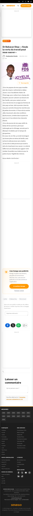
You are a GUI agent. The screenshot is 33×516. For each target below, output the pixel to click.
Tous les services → (21, 448)
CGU (18, 466)
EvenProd (3, 464)
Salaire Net (19, 435)
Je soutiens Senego (19, 286)
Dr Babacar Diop (13, 299)
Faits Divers (4, 450)
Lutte (2, 448)
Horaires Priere (20, 437)
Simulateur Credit (21, 445)
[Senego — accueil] (11, 5)
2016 (23, 416)
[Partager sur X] (13, 325)
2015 (28, 416)
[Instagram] (29, 472)
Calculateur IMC (20, 441)
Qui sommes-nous (21, 460)
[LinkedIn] (18, 476)
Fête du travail (22, 299)
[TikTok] (31, 2)
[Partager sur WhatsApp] (18, 325)
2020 (3, 416)
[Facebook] (23, 2)
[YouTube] (28, 2)
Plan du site (7, 499)
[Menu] (3, 5)
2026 (3, 413)
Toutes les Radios (5, 474)
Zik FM (3, 479)
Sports (3, 443)
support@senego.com (16, 498)
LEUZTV (3, 466)
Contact (19, 462)
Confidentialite (20, 464)
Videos (3, 452)
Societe (3, 432)
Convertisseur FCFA (21, 430)
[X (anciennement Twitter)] (26, 2)
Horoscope (19, 443)
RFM (2, 476)
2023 (18, 413)
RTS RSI (3, 483)
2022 (23, 413)
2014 (3, 419)
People (3, 441)
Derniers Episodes (5, 460)
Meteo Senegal (20, 432)
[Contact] (19, 1)
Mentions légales (14, 499)
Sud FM (3, 481)
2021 (28, 413)
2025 (8, 413)
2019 (8, 416)
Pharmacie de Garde (22, 439)
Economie (3, 437)
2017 (18, 416)
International (4, 439)
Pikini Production (5, 469)
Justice (3, 435)
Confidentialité (25, 499)
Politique (3, 430)
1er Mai (5, 299)
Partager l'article (19, 290)
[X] (22, 472)
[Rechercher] (18, 5)
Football (3, 445)
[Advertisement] (16, 23)
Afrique (3, 454)
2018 (13, 416)
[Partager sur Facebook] (7, 325)
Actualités (6, 41)
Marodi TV (3, 462)
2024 (13, 413)
